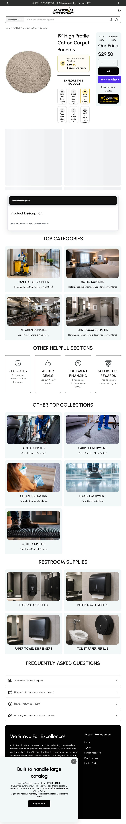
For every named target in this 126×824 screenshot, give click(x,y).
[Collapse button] (63, 680)
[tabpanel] (63, 218)
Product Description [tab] (21, 200)
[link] (63, 669)
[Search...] (116, 19)
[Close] (74, 761)
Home (7, 28)
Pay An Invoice (91, 758)
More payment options (108, 89)
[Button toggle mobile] (7, 11)
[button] (119, 11)
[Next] (118, 3)
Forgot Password (92, 752)
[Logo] (63, 11)
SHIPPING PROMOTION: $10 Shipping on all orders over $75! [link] (63, 3)
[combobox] (73, 19)
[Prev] (7, 3)
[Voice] (111, 19)
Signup (87, 747)
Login (87, 742)
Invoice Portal (91, 763)
